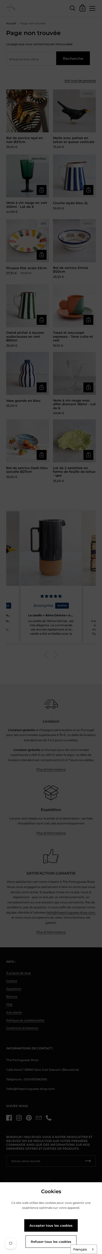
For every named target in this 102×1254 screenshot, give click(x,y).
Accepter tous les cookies (51, 1225)
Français (80, 1249)
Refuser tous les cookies (51, 1242)
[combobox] (84, 1249)
